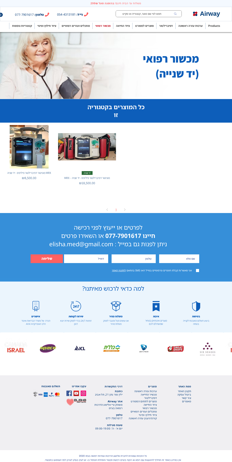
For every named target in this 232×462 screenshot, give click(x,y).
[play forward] (228, 348)
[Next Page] (125, 209)
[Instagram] (83, 393)
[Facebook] (69, 393)
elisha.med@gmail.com (81, 244)
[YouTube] (76, 393)
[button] (16, 348)
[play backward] (4, 348)
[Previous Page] (107, 209)
